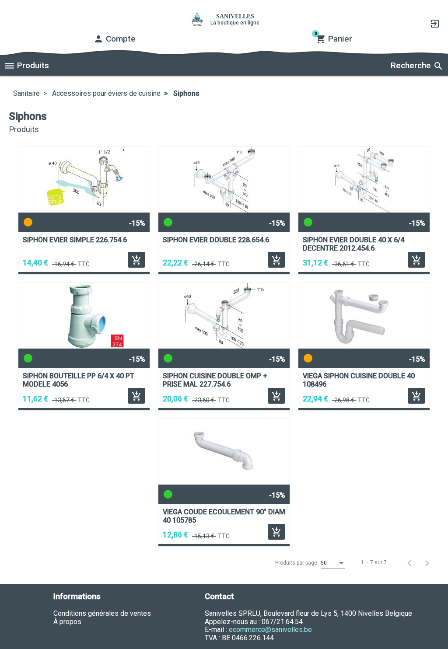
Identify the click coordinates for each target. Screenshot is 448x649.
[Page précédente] (409, 563)
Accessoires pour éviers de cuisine (105, 93)
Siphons (186, 93)
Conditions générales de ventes (102, 613)
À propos (67, 622)
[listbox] (333, 563)
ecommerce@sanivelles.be (270, 629)
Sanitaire (26, 93)
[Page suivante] (427, 563)
